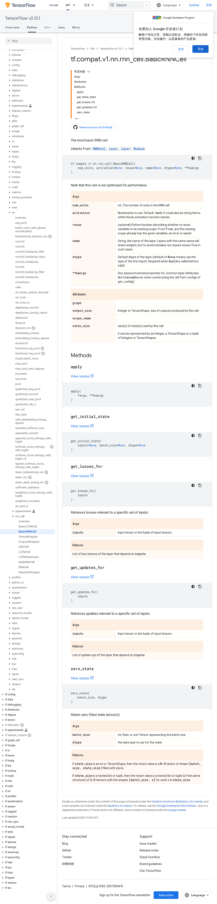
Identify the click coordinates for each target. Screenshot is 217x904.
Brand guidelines (151, 864)
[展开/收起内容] (88, 71)
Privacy (80, 886)
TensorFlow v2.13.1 (22, 18)
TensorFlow (78, 48)
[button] (27, 49)
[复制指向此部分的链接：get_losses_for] (107, 466)
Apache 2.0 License (120, 805)
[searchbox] (28, 41)
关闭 (181, 49)
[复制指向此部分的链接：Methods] (96, 355)
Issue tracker (148, 843)
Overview (12, 27)
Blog (65, 843)
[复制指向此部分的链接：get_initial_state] (114, 416)
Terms (66, 886)
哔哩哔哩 (68, 864)
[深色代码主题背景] (193, 158)
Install (53, 5)
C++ (47, 27)
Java (61, 27)
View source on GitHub (95, 127)
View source (80, 376)
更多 (87, 5)
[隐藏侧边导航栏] (51, 896)
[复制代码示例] (199, 158)
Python (32, 27)
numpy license (177, 810)
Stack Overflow (150, 857)
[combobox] (129, 5)
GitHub (194, 5)
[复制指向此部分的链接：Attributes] (90, 294)
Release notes (149, 850)
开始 (200, 49)
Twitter (67, 857)
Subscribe (166, 895)
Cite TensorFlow (150, 870)
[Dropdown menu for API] (75, 5)
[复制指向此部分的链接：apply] (86, 367)
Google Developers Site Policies (176, 805)
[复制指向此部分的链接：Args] (83, 196)
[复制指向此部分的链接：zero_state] (98, 669)
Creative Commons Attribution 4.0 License (177, 801)
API (67, 5)
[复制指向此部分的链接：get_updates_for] (108, 567)
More (76, 27)
